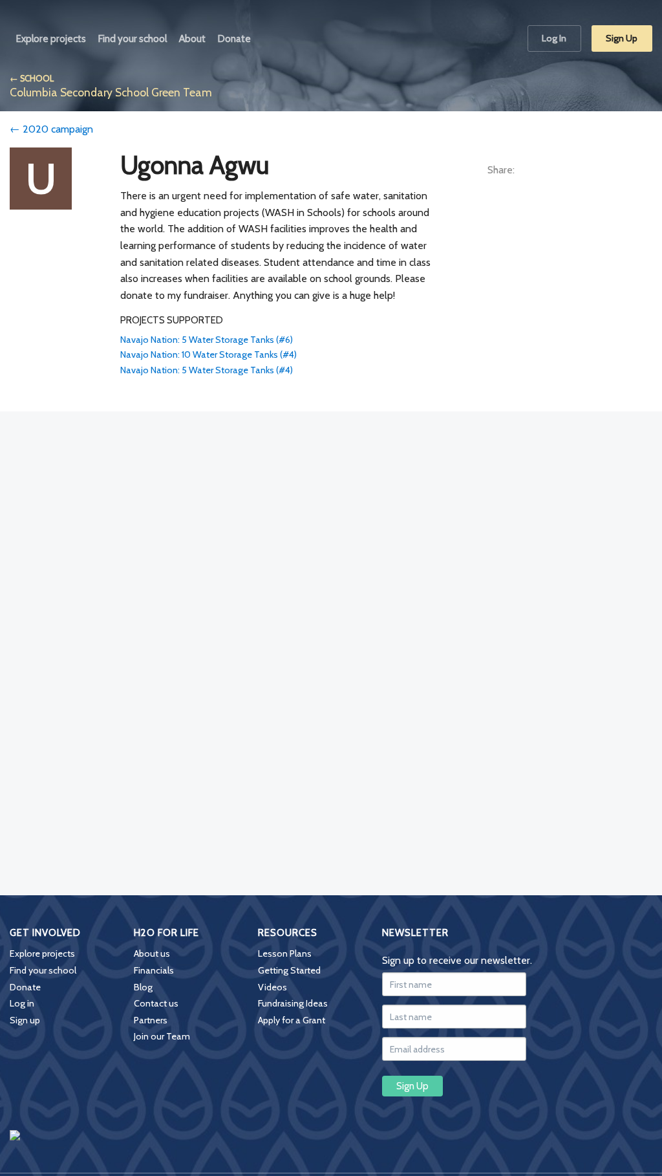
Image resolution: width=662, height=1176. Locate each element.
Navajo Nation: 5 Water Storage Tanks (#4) (206, 370)
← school (32, 78)
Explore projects (42, 953)
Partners (150, 1020)
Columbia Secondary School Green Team (111, 92)
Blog (143, 987)
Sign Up (621, 38)
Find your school (43, 970)
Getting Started (289, 970)
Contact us (156, 1003)
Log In (554, 38)
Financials (154, 970)
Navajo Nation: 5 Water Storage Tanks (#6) (206, 339)
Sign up (25, 1020)
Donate (25, 987)
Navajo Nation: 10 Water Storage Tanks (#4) (208, 354)
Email (602, 171)
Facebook (535, 171)
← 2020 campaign (51, 129)
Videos (272, 987)
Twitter (569, 171)
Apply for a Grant (291, 1020)
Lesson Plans (285, 953)
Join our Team (162, 1036)
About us (152, 953)
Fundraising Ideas (293, 1003)
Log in (22, 1003)
